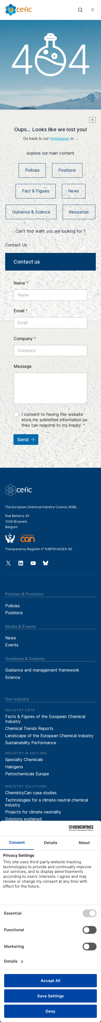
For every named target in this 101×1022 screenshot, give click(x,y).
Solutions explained (23, 818)
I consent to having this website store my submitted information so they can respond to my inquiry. (54, 420)
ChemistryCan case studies (31, 792)
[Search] (80, 10)
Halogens (14, 766)
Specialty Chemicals (24, 759)
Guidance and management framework (42, 670)
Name (21, 283)
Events (11, 644)
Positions (67, 170)
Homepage (59, 138)
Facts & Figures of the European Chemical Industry (45, 719)
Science (12, 677)
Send (22, 439)
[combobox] (80, 10)
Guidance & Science (31, 212)
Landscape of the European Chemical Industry (49, 735)
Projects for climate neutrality (33, 811)
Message (23, 366)
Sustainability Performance (30, 742)
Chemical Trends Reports (29, 728)
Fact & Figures (35, 191)
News (73, 191)
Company (25, 338)
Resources (79, 212)
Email (21, 310)
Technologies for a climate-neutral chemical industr (46, 802)
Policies (32, 170)
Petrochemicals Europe (27, 773)
